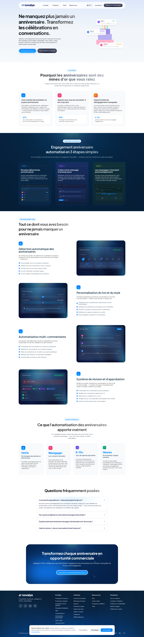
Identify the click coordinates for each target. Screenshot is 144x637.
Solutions (55, 5)
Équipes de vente (78, 609)
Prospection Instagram (61, 601)
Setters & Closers (78, 611)
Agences (76, 603)
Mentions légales (115, 606)
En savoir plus (35, 632)
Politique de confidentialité (117, 603)
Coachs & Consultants (80, 598)
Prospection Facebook (61, 598)
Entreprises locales (79, 606)
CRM (56, 610)
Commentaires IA (59, 613)
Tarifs (64, 5)
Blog (93, 598)
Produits (45, 5)
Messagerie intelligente (61, 608)
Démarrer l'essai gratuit (113, 5)
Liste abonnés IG (59, 623)
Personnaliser (83, 630)
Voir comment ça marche (47, 51)
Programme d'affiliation (98, 603)
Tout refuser (95, 630)
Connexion (98, 5)
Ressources (73, 5)
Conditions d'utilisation (116, 601)
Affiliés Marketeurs (79, 617)
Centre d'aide (96, 601)
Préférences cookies (116, 609)
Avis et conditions (115, 598)
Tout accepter (106, 630)
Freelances (77, 614)
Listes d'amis (58, 620)
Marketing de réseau (79, 601)
